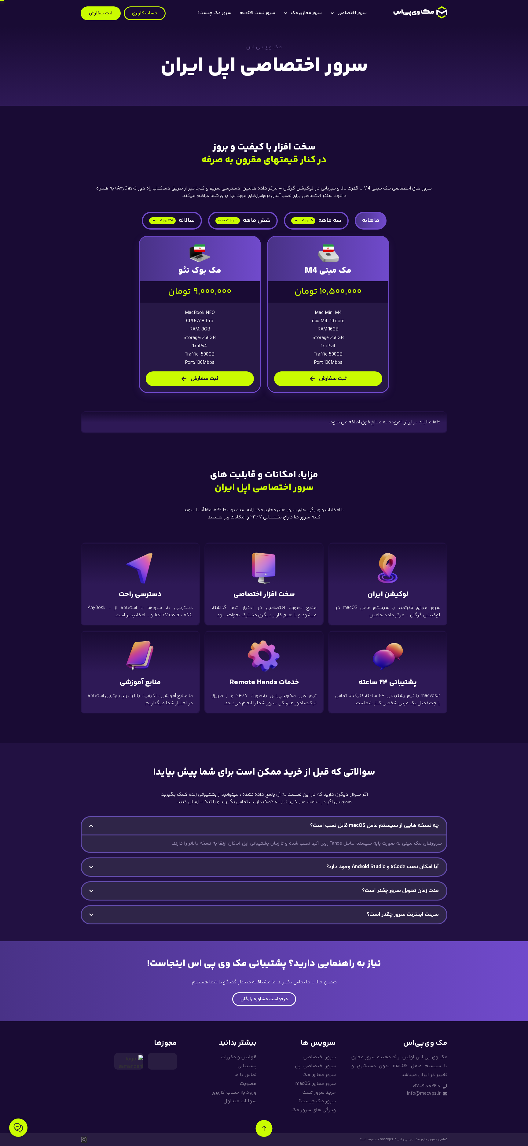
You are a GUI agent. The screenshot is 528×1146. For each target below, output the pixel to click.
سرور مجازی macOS (315, 1084)
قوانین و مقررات (238, 1057)
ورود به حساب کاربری (233, 1092)
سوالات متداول (239, 1101)
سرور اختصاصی (352, 13)
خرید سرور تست (319, 1092)
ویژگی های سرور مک (313, 1110)
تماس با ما (245, 1075)
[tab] (371, 221)
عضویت (248, 1084)
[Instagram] (84, 1140)
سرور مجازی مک (306, 13)
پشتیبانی (246, 1066)
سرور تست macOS (257, 13)
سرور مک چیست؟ (214, 13)
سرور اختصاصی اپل (315, 1066)
